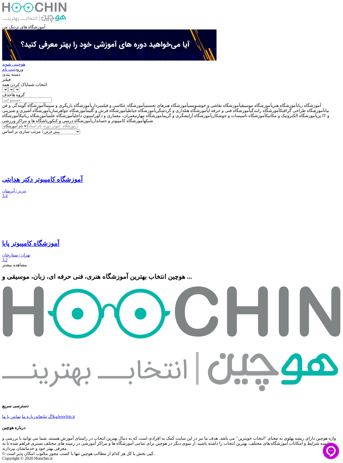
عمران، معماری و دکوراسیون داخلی (104, 115)
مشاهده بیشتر (14, 265)
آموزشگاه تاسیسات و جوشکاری (238, 115)
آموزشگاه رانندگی (265, 110)
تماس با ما (11, 416)
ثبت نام (8, 69)
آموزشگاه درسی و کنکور (70, 120)
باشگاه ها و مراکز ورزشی (25, 120)
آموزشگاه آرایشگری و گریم (187, 115)
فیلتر (6, 79)
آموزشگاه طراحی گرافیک (302, 110)
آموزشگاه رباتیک (33, 115)
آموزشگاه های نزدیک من (23, 27)
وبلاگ (53, 416)
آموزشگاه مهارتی (149, 115)
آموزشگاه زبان (309, 105)
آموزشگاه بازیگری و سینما (67, 105)
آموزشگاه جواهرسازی (68, 110)
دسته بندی (11, 74)
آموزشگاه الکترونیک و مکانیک (291, 115)
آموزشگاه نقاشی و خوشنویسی (214, 105)
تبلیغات (42, 416)
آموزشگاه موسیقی (256, 105)
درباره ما (30, 416)
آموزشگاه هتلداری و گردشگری (181, 110)
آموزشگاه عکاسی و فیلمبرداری (117, 105)
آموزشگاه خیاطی (141, 110)
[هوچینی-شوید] (109, 59)
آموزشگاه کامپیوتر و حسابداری (118, 120)
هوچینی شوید (13, 64)
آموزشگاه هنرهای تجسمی (166, 105)
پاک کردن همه (14, 84)
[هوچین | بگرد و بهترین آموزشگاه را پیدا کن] (34, 22)
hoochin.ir (66, 416)
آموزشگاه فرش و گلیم (107, 110)
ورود (19, 69)
